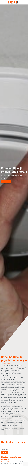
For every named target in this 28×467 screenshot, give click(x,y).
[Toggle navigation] (26, 2)
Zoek (4, 452)
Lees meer (6, 181)
